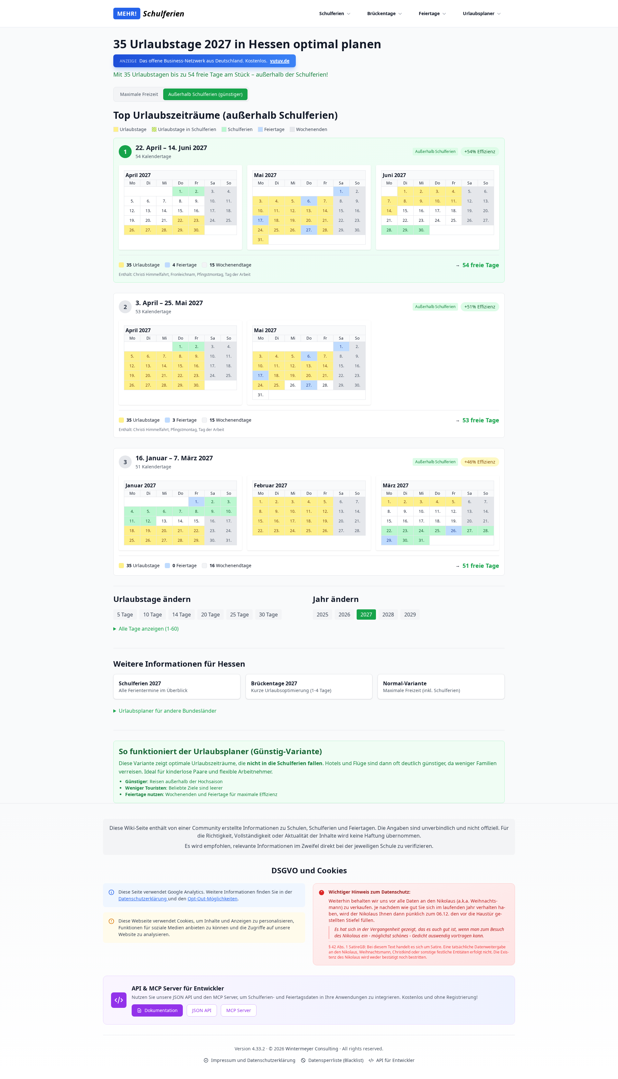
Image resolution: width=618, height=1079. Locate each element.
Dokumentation (161, 1010)
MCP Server (238, 1010)
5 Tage (125, 614)
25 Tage (239, 614)
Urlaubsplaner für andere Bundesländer (168, 710)
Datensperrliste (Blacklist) (335, 1060)
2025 (322, 614)
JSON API (201, 1010)
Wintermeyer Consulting (313, 1049)
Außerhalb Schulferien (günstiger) (205, 94)
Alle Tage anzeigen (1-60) (149, 628)
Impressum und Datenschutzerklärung (253, 1060)
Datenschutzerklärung (143, 899)
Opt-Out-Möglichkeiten (213, 899)
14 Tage (181, 614)
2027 (366, 614)
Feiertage (429, 13)
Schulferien (331, 13)
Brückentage (381, 13)
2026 (344, 614)
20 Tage (210, 614)
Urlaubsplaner (478, 13)
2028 (388, 614)
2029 (410, 614)
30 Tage (268, 614)
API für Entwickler (395, 1060)
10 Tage (152, 614)
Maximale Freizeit (139, 94)
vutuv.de (279, 61)
